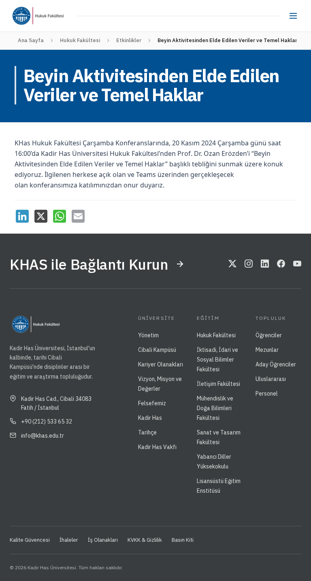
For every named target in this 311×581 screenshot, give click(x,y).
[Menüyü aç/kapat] (293, 16)
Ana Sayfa (31, 40)
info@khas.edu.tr (42, 435)
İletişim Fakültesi (218, 383)
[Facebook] (281, 264)
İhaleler (69, 539)
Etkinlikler (128, 40)
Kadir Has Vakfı (157, 447)
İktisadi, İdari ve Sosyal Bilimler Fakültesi (217, 359)
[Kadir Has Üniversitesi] (24, 15)
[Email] (78, 216)
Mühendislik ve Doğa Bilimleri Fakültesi (215, 408)
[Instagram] (249, 264)
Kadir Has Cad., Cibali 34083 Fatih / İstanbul (56, 403)
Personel (267, 393)
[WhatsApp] (59, 216)
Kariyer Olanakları (160, 364)
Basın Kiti (183, 539)
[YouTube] (297, 264)
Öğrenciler (269, 335)
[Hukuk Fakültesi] (55, 15)
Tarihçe (147, 432)
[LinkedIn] (22, 216)
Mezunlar (267, 349)
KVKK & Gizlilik (145, 539)
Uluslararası (271, 379)
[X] (41, 216)
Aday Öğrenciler (276, 364)
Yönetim (148, 335)
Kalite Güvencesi (30, 539)
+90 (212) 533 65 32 (46, 421)
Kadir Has (150, 417)
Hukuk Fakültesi (80, 40)
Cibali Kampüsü (157, 349)
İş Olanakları (103, 539)
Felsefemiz (152, 403)
